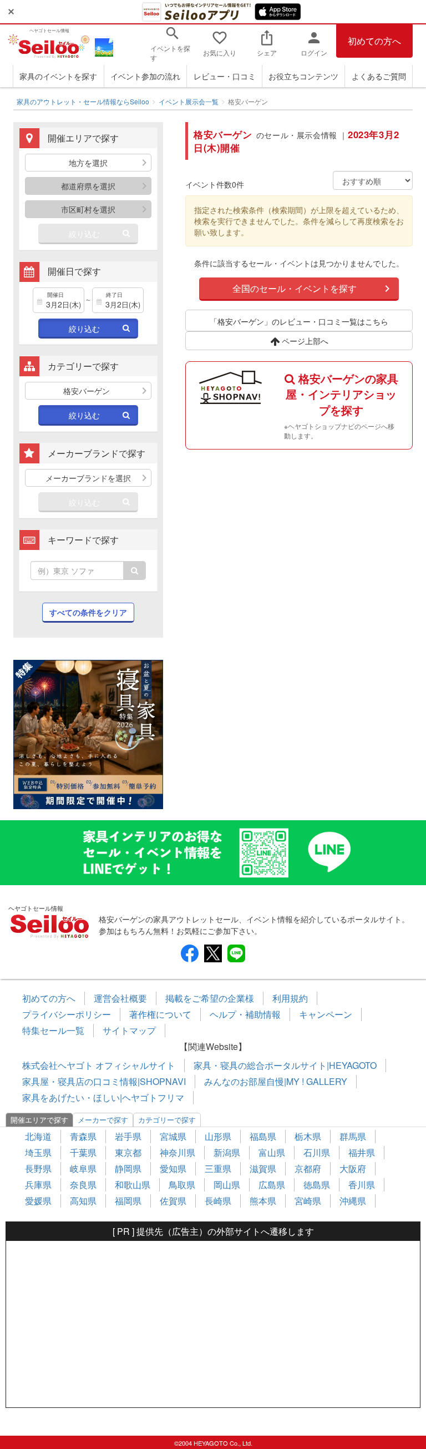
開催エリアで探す (39, 1119)
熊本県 (263, 1200)
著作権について (160, 1014)
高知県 (83, 1200)
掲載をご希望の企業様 (209, 998)
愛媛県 (38, 1200)
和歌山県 (132, 1184)
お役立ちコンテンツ (303, 76)
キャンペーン (325, 1014)
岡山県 (227, 1184)
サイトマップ (129, 1030)
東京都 (128, 1152)
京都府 (308, 1168)
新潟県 (227, 1152)
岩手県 (128, 1136)
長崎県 (218, 1200)
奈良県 (83, 1184)
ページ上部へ (304, 340)
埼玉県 (38, 1152)
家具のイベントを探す (58, 76)
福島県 (263, 1136)
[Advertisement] (213, 1324)
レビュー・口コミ (225, 76)
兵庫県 (38, 1184)
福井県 (361, 1152)
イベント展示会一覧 (189, 101)
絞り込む (84, 233)
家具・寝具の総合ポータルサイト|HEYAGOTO (285, 1065)
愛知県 (173, 1168)
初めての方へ (374, 40)
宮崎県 (308, 1200)
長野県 (38, 1168)
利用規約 (290, 998)
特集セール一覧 (53, 1030)
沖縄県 (352, 1200)
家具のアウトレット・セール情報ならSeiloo (83, 101)
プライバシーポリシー (66, 1014)
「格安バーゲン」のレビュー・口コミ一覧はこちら (299, 321)
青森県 (83, 1136)
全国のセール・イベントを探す (294, 288)
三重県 (218, 1168)
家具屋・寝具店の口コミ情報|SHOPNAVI (104, 1081)
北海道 (38, 1136)
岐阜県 (83, 1168)
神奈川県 (177, 1152)
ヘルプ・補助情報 (245, 1014)
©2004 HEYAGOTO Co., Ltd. (213, 1442)
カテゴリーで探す (167, 1119)
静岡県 (128, 1168)
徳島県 (316, 1184)
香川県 (361, 1184)
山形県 (218, 1136)
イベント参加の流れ (145, 76)
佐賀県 (173, 1200)
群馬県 (352, 1136)
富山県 (271, 1152)
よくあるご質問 (379, 76)
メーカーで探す (103, 1119)
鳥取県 (182, 1184)
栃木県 (308, 1136)
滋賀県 (263, 1168)
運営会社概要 (120, 998)
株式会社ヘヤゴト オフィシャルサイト (98, 1065)
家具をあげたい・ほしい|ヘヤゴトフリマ (103, 1097)
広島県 (271, 1184)
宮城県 (173, 1136)
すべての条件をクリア (88, 612)
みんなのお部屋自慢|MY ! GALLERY (275, 1081)
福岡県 (128, 1200)
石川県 (316, 1152)
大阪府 (352, 1168)
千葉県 (83, 1152)
